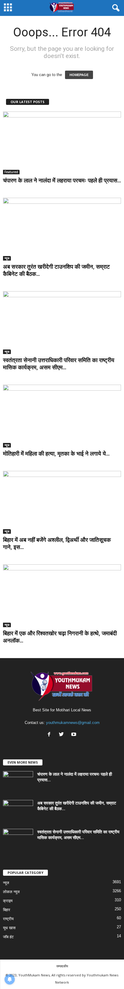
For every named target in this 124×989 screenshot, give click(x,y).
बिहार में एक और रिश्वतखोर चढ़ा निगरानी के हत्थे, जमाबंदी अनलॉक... (60, 636)
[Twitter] (63, 735)
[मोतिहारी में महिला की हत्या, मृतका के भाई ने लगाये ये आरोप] (62, 416)
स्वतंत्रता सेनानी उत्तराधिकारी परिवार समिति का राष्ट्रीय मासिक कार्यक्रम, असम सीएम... (58, 363)
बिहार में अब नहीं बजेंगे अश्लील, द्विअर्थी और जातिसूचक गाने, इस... (57, 543)
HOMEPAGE (79, 75)
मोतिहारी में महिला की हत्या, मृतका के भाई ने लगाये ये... (56, 453)
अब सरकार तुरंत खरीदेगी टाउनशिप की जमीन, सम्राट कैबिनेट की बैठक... (56, 270)
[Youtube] (74, 735)
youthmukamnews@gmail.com (73, 722)
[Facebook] (50, 735)
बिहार (6, 910)
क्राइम (8, 901)
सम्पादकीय (62, 966)
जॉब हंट (8, 937)
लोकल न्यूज (11, 892)
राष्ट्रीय (8, 919)
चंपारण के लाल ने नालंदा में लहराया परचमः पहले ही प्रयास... (62, 180)
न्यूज (7, 258)
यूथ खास (9, 928)
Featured (11, 172)
